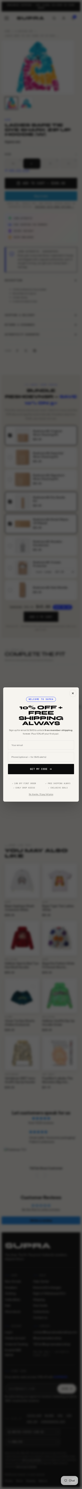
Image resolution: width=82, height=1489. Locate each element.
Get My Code (39, 769)
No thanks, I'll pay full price (41, 794)
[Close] (72, 693)
